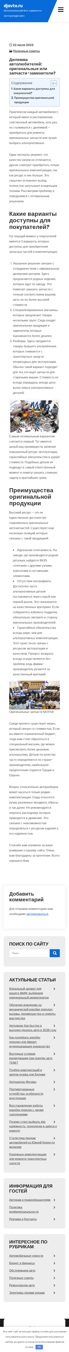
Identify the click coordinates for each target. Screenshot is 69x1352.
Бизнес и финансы (22, 1263)
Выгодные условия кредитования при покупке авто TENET (30, 1058)
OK (39, 1347)
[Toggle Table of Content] (52, 83)
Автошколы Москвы (22, 1082)
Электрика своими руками (27, 1293)
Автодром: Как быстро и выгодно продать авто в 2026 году (32, 1028)
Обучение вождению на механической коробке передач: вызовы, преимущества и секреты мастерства (32, 1011)
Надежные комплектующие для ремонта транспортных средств (28, 1158)
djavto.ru (13, 6)
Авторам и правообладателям (29, 1200)
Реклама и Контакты (23, 1219)
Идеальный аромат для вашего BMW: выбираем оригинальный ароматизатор (29, 993)
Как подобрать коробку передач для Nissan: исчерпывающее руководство (29, 1042)
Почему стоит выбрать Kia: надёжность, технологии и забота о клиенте (33, 1126)
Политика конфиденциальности (24, 1209)
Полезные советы (26, 51)
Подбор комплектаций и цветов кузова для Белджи (27, 1072)
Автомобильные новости (26, 1256)
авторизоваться (37, 914)
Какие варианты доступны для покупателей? (34, 91)
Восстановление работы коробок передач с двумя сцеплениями (26, 1110)
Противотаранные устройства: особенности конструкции (26, 1093)
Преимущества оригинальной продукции (34, 100)
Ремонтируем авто (22, 1285)
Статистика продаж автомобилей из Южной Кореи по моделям (32, 1142)
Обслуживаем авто (22, 1270)
